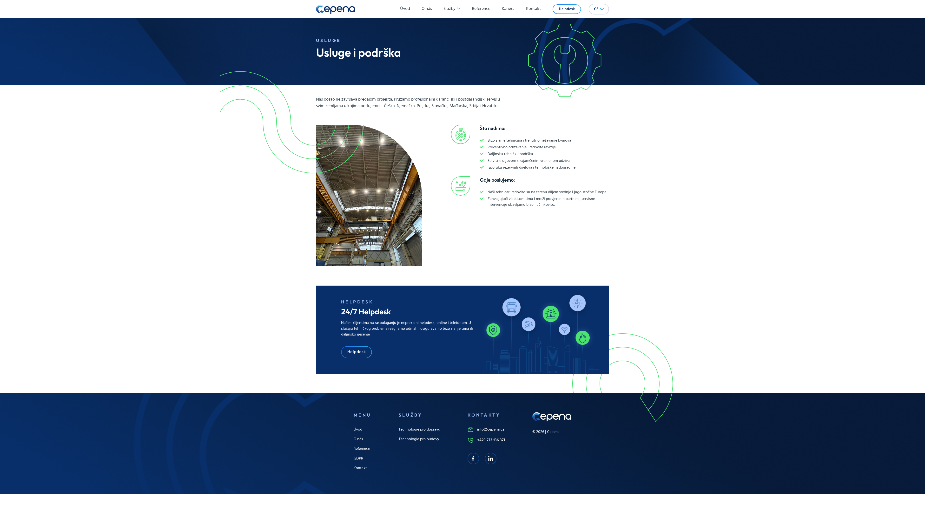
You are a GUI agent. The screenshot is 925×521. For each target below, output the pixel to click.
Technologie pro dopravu (419, 429)
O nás (427, 9)
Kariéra (508, 9)
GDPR (358, 458)
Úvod (405, 9)
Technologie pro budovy (419, 439)
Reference (481, 9)
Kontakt (533, 9)
